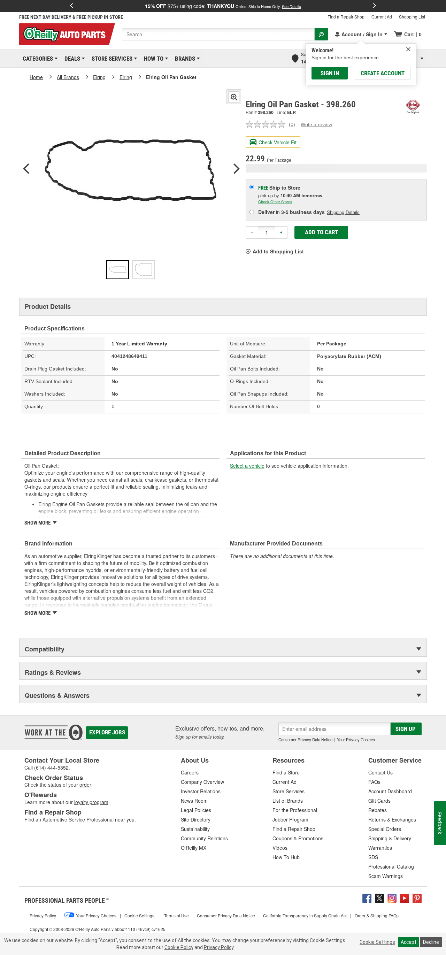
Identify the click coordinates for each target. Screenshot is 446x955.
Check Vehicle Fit (278, 142)
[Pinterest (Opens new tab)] (417, 897)
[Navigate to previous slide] (71, 6)
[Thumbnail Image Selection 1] (117, 269)
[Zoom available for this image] (233, 96)
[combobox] (218, 34)
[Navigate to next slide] (374, 6)
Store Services (111, 58)
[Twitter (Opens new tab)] (379, 897)
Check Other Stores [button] (275, 201)
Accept (408, 942)
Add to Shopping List (278, 251)
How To (152, 58)
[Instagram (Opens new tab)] (392, 897)
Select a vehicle (247, 465)
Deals (71, 58)
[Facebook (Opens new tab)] (366, 897)
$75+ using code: (223, 5)
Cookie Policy (178, 947)
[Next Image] (237, 169)
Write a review (316, 124)
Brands (184, 58)
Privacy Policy (218, 947)
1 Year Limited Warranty (139, 343)
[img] (408, 49)
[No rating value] (267, 124)
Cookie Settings (377, 942)
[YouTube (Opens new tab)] (404, 897)
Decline (431, 942)
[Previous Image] (26, 169)
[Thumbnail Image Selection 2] (143, 269)
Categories (37, 58)
